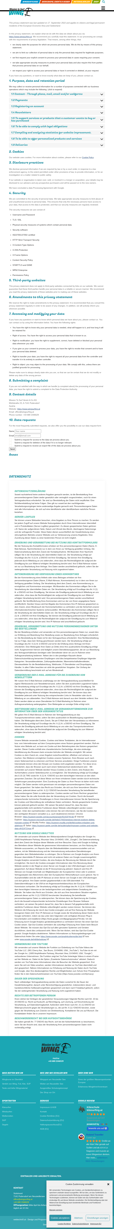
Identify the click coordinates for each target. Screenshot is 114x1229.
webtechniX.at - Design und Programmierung (33, 1219)
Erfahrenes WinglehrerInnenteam (92, 1087)
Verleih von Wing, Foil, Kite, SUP (16, 1084)
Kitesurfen (6, 1107)
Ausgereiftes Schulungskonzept (54, 1088)
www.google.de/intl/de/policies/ (33, 939)
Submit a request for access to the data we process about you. (42, 440)
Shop (96, 1)
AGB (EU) (44, 1129)
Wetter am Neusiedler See (51, 1084)
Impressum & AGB (48, 1107)
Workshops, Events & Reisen (55, 1)
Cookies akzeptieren (60, 1218)
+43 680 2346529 (56, 1061)
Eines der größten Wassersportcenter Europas (94, 1080)
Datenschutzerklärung (80, 1224)
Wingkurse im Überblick (12, 1079)
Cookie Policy (88, 157)
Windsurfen (7, 1111)
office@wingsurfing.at (22, 1199)
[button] (108, 1184)
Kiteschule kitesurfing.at (94, 1109)
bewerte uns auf (96, 1128)
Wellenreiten (7, 1116)
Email (11, 436)
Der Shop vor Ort (47, 1092)
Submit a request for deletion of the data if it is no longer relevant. (43, 442)
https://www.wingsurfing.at (20, 37)
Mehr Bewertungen (95, 1161)
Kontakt (43, 1111)
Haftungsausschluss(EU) (51, 1124)
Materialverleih (81, 1)
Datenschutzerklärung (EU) (52, 1120)
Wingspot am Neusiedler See (53, 1079)
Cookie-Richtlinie (64, 1224)
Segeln (5, 1124)
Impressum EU (95, 1224)
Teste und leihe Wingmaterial (15, 1088)
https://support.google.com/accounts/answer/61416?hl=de (48, 817)
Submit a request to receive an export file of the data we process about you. (47, 446)
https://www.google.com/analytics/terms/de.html (61, 936)
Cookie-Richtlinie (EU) (49, 1116)
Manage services (55, 1210)
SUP (4, 1120)
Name (11, 431)
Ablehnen (78, 1218)
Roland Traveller (94, 1135)
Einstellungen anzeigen (97, 1218)
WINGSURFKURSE (30, 1)
